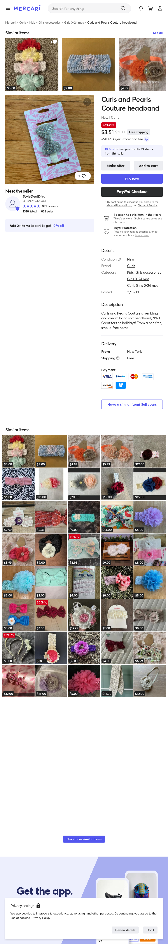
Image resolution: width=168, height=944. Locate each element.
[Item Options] (87, 101)
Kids (32, 22)
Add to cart (148, 165)
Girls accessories (49, 22)
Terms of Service (148, 205)
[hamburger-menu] (8, 8)
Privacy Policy (40, 918)
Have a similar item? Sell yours (132, 404)
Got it (150, 930)
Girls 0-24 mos (74, 22)
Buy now (132, 178)
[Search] (123, 8)
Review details (124, 930)
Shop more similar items (84, 839)
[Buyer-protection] (146, 139)
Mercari (10, 22)
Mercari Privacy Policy (119, 205)
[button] (140, 8)
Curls (22, 22)
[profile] (160, 8)
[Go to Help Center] (119, 259)
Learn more (142, 235)
